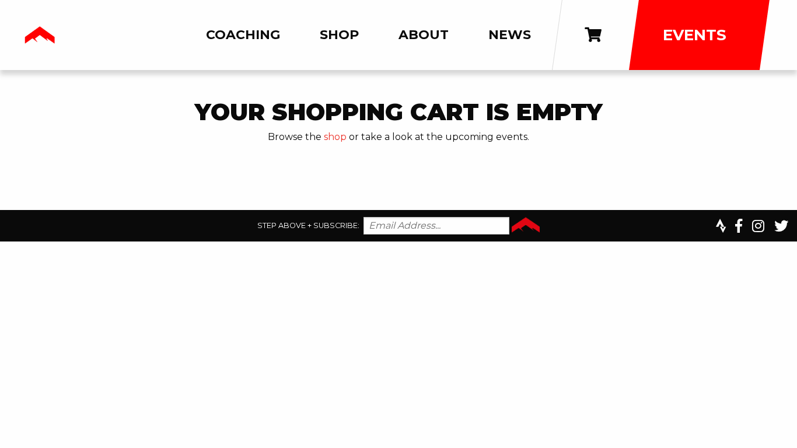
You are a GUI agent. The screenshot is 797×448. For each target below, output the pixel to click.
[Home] (40, 35)
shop (335, 136)
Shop (339, 35)
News (509, 35)
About (423, 35)
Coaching (243, 35)
